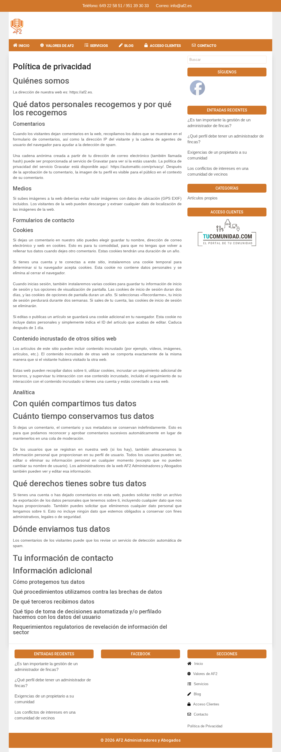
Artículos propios (202, 198)
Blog (128, 46)
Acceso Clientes (165, 46)
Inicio (24, 46)
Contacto (206, 46)
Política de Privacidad (204, 726)
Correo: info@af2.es (174, 5)
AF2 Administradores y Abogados (148, 740)
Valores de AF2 (60, 46)
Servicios (99, 46)
